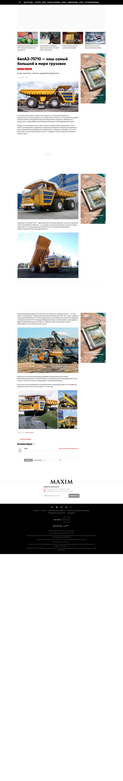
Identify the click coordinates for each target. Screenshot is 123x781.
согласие (50, 489)
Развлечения (73, 2)
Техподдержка (71, 513)
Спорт (64, 2)
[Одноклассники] (71, 507)
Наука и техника (53, 2)
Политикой (49, 491)
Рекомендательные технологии (56, 513)
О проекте (36, 510)
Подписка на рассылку (51, 487)
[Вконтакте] (56, 507)
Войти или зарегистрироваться (69, 448)
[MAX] (52, 507)
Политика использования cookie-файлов (78, 510)
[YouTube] (66, 507)
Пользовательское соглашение (56, 510)
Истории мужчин (92, 2)
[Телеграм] (61, 507)
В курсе (38, 2)
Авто (44, 2)
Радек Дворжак (29, 432)
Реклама (43, 510)
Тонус (81, 2)
